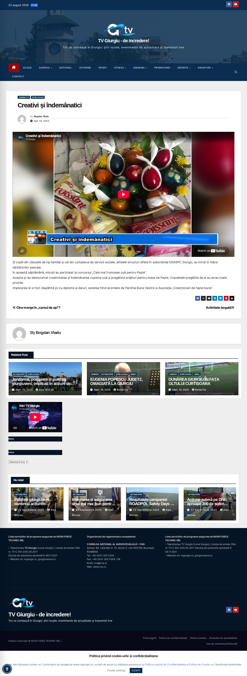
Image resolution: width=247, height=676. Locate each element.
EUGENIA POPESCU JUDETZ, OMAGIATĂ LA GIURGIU (116, 381)
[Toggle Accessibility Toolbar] (7, 668)
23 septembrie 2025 (89, 509)
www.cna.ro (99, 566)
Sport (102, 67)
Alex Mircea (46, 389)
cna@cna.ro (100, 563)
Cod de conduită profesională (221, 643)
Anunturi (205, 67)
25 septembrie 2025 (31, 509)
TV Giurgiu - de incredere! (123, 40)
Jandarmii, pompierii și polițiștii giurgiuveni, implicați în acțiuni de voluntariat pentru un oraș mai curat (43, 383)
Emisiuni (139, 67)
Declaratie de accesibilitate (223, 638)
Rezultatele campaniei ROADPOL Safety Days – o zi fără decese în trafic (150, 503)
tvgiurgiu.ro (30, 559)
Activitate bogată (218, 308)
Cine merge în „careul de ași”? (38, 308)
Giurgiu (44, 67)
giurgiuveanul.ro (47, 559)
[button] (236, 72)
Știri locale (38, 97)
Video (133, 374)
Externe (85, 67)
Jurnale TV (24, 97)
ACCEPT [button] (136, 670)
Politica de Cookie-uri (201, 664)
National (65, 67)
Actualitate (19, 374)
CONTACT (18, 76)
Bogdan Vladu (41, 116)
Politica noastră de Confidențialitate (165, 664)
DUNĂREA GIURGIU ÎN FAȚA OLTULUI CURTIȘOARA (194, 381)
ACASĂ (27, 67)
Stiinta (119, 67)
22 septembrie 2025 (204, 509)
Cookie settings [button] (116, 670)
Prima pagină (149, 638)
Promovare (162, 67)
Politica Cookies (198, 638)
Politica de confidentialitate (173, 638)
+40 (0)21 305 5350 (102, 555)
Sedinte (183, 67)
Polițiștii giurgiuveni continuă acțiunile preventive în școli (31, 503)
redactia (122, 389)
